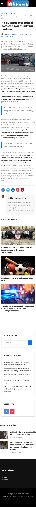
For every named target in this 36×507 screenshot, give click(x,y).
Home (5, 13)
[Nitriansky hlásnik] (18, 4)
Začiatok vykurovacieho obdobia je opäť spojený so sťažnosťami (23, 433)
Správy (13, 13)
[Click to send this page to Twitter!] (8, 190)
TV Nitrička (4, 480)
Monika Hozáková (18, 198)
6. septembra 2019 (26, 34)
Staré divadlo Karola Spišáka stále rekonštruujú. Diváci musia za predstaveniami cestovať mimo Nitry (22, 446)
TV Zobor (4, 477)
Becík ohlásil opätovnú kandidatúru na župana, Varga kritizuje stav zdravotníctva (16, 250)
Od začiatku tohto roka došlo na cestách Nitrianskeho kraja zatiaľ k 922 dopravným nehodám (17, 308)
